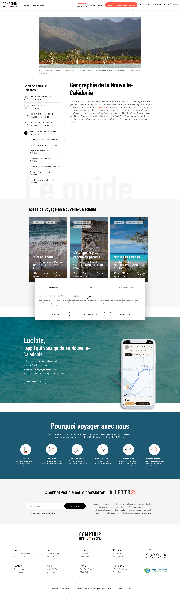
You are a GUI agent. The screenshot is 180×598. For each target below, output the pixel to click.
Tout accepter (125, 314)
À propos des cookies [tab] (126, 287)
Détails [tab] (90, 287)
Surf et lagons (48, 261)
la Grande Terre (102, 107)
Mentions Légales (83, 589)
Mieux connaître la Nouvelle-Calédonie (110, 71)
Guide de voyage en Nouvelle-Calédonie (78, 71)
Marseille (118, 549)
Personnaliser (89, 314)
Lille (49, 549)
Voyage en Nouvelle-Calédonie (50, 71)
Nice (49, 565)
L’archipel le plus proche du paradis (88, 259)
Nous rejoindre (67, 589)
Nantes (17, 565)
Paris (83, 565)
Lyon (83, 549)
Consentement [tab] (53, 287)
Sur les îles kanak (129, 261)
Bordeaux (19, 549)
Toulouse (118, 565)
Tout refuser (55, 314)
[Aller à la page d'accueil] (11, 5)
